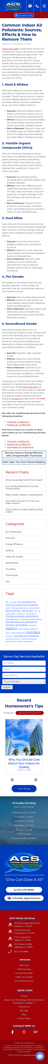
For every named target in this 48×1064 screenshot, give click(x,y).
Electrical (10, 538)
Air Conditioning (13, 532)
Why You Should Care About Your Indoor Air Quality (24, 763)
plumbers (33, 632)
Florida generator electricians (22, 616)
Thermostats (12, 575)
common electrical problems (22, 604)
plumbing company (13, 639)
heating (11, 628)
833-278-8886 (38, 399)
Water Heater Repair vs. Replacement (24, 495)
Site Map (24, 1011)
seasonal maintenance (25, 641)
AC (7, 601)
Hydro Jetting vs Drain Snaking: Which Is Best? (24, 510)
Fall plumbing (31, 613)
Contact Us (24, 1007)
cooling (8, 608)
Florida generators (12, 619)
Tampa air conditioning (18, 422)
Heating (9, 550)
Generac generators (17, 624)
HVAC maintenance (18, 633)
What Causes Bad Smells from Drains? (24, 480)
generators (33, 625)
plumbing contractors (29, 639)
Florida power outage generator (30, 619)
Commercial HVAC (24, 973)
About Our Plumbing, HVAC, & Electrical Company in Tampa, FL (24, 1001)
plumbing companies (26, 635)
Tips (7, 581)
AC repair (13, 602)
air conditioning (27, 601)
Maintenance (12, 563)
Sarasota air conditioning (19, 425)
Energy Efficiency (14, 544)
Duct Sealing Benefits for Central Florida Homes (22, 487)
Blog (24, 1014)
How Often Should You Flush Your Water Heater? (23, 502)
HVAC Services (24, 969)
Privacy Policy (24, 1018)
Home (24, 996)
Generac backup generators (21, 621)
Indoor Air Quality (14, 557)
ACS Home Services (27, 387)
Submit (7, 687)
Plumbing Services (24, 981)
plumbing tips (11, 641)
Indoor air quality (10, 49)
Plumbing (11, 569)
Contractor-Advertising (31, 1055)
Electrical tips (13, 610)
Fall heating (21, 613)
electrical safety (34, 608)
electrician (27, 610)
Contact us (16, 399)
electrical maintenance (20, 608)
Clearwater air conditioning (20, 447)
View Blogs (24, 788)
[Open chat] (40, 1056)
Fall (35, 611)
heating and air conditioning (28, 629)
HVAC (8, 633)
